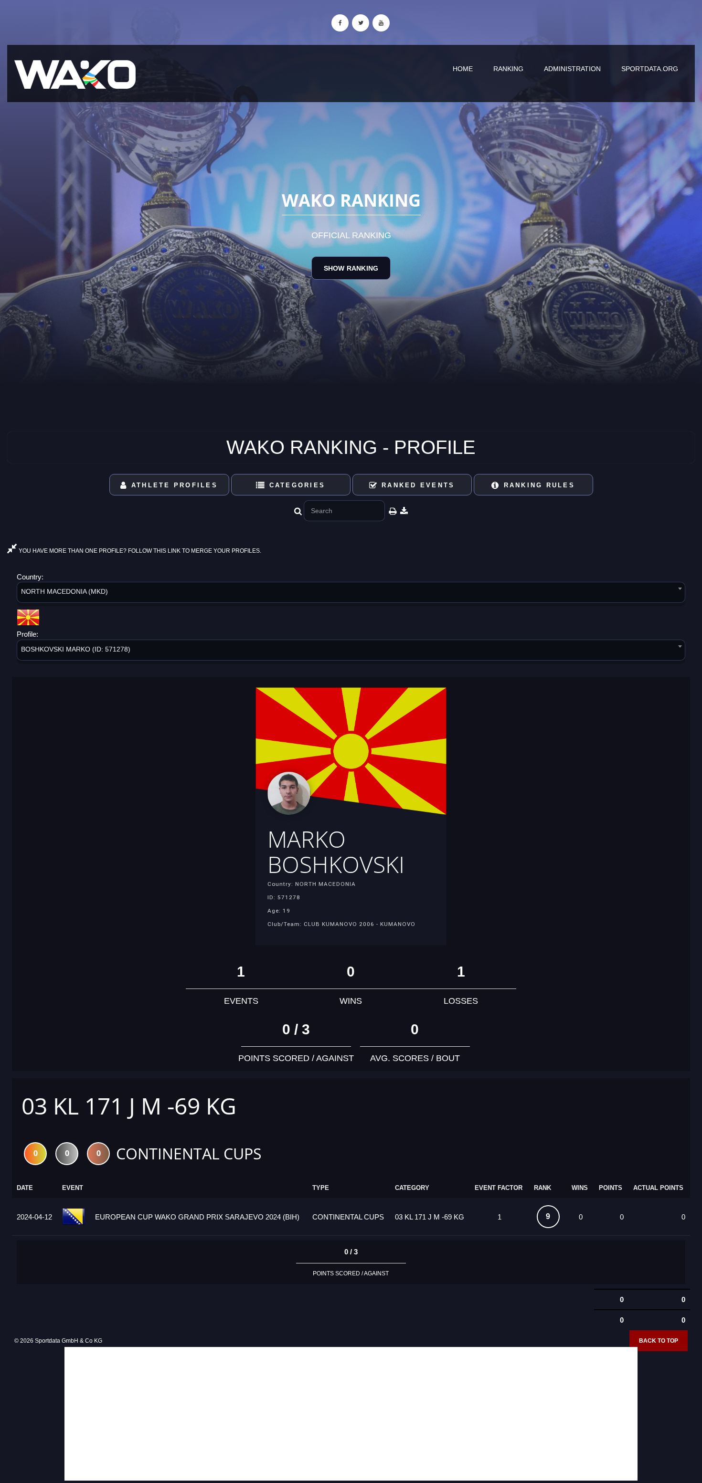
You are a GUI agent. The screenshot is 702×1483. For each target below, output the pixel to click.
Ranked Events (416, 485)
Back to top (658, 1340)
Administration (572, 69)
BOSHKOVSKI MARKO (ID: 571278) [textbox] (75, 649)
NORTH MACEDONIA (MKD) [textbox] (64, 591)
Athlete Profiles (173, 485)
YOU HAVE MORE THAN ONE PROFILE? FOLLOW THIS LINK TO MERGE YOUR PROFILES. (139, 550)
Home (463, 69)
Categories (295, 485)
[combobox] (351, 594)
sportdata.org (649, 69)
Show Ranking (351, 268)
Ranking (508, 69)
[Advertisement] (351, 1414)
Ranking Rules (537, 485)
